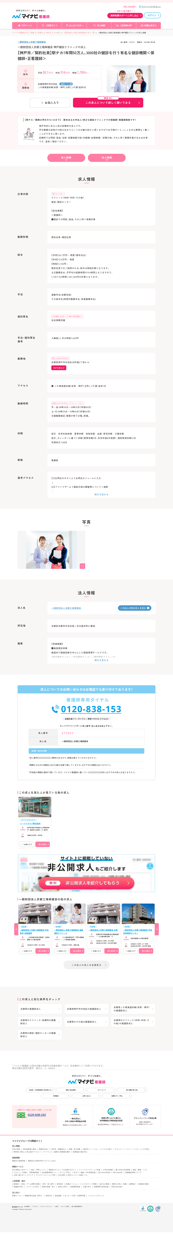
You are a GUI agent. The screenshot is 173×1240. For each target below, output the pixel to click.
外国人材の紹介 (117, 1187)
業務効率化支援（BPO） (34, 1196)
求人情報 (66, 157)
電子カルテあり (58, 194)
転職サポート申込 (117, 1096)
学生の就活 (16, 1149)
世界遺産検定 (34, 1172)
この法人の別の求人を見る (133, 608)
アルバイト (119, 1149)
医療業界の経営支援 (101, 1187)
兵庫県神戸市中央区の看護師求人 (84, 1008)
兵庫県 (40, 32)
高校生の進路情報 (18, 1161)
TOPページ (26, 25)
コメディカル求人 (32, 1187)
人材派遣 (15, 1184)
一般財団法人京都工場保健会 (32, 42)
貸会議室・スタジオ (62, 1196)
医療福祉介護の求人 (80, 1152)
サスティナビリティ (46, 1206)
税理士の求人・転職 (119, 1184)
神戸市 (48, 32)
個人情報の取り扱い (132, 1090)
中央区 (57, 32)
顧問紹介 (132, 1184)
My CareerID (117, 1172)
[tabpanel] (131, 83)
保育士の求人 (63, 1187)
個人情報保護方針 (76, 1206)
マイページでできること (151, 7)
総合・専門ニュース (38, 1170)
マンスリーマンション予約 (45, 1175)
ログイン (152, 15)
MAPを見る (58, 368)
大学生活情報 (108, 1170)
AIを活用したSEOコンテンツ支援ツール (72, 1175)
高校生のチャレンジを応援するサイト (62, 1170)
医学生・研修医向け (58, 1149)
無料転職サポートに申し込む (125, 15)
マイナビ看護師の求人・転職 (23, 32)
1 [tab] (131, 90)
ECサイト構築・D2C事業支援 (85, 1172)
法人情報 (107, 157)
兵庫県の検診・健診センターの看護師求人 (38, 1034)
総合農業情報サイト (49, 1172)
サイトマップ (102, 1090)
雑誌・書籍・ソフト (140, 1170)
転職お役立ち (150, 25)
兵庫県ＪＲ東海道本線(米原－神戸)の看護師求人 (131, 1009)
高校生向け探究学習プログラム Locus (42, 1161)
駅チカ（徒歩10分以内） (60, 358)
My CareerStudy (104, 1172)
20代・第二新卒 (48, 1184)
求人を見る (43, 844)
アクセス (35, 1206)
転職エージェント (72, 1184)
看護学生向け (44, 1149)
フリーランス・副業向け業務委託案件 (56, 1152)
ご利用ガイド (51, 25)
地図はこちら (65, 84)
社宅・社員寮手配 (78, 1196)
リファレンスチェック (96, 1196)
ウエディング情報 (20, 1172)
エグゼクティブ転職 (89, 1184)
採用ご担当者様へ (130, 7)
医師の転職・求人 (48, 1187)
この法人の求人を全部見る (86, 965)
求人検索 (101, 25)
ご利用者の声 (126, 25)
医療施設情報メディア (133, 1172)
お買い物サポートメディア (23, 1175)
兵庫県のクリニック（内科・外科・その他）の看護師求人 (131, 1021)
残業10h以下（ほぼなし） (60, 403)
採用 (56, 1206)
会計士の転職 (104, 1184)
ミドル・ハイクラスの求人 (102, 1149)
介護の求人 (87, 1187)
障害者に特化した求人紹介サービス (27, 1152)
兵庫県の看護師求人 (30, 1008)
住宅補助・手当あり (59, 316)
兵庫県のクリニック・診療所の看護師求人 (38, 1021)
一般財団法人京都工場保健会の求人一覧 (79, 32)
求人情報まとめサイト (20, 1170)
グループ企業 (65, 1206)
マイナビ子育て (65, 1172)
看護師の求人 (18, 1187)
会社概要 (27, 1206)
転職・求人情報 (74, 1149)
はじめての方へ (76, 25)
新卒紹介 (60, 1184)
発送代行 (49, 1196)
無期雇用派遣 (75, 1187)
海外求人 (86, 1149)
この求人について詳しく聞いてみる (108, 101)
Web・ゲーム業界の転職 (30, 1184)
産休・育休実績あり (75, 316)
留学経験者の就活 (29, 1149)
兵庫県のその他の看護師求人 (82, 1021)
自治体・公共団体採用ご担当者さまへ (40, 1090)
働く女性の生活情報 (123, 1170)
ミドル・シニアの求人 (141, 1149)
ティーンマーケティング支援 (89, 1170)
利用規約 (56, 1096)
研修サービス (17, 1196)
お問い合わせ (86, 1096)
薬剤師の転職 (143, 1184)
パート (128, 1149)
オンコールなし (77, 403)
